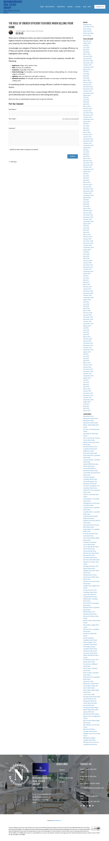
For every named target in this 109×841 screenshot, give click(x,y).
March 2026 (87, 54)
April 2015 (86, 334)
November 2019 (88, 217)
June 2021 (86, 176)
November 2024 (88, 89)
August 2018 (87, 250)
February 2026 (87, 56)
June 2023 (86, 126)
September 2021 (88, 169)
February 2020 (87, 210)
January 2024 (87, 110)
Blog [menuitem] (84, 7)
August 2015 (87, 326)
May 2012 (86, 406)
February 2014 (87, 365)
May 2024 (86, 102)
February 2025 (87, 82)
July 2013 (86, 380)
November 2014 (88, 345)
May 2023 (86, 128)
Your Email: (12, 119)
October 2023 (87, 117)
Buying (70, 7)
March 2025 (86, 80)
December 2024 (88, 87)
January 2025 (87, 84)
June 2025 (86, 74)
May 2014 (86, 358)
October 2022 (87, 143)
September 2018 (88, 247)
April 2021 (86, 180)
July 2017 (86, 276)
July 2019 (86, 226)
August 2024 (87, 95)
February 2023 (87, 134)
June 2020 (86, 202)
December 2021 (88, 163)
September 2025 (88, 67)
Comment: (12, 128)
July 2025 (86, 71)
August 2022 (87, 147)
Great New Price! (88, 27)
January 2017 (87, 289)
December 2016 (88, 291)
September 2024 (88, 93)
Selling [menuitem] (77, 7)
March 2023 (86, 132)
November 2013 (88, 371)
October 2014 (87, 347)
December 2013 (88, 369)
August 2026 (87, 43)
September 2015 (88, 323)
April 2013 (86, 386)
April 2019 (86, 232)
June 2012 (86, 404)
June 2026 (86, 47)
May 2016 (86, 306)
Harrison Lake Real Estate (91, 560)
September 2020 (88, 195)
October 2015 (87, 321)
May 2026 (86, 50)
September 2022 (88, 145)
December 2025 (88, 60)
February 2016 (87, 313)
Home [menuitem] (42, 7)
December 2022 (88, 139)
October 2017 (87, 269)
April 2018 (86, 258)
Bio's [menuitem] (89, 7)
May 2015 (86, 332)
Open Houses (87, 31)
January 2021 (87, 187)
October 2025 (87, 65)
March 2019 (86, 234)
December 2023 (88, 113)
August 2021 (87, 171)
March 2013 (86, 389)
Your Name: (12, 109)
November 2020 (88, 191)
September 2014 (88, 350)
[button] (99, 7)
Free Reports (49, 7)
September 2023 (88, 119)
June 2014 (86, 356)
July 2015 (86, 328)
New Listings (87, 29)
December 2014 (88, 343)
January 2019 (87, 239)
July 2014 (86, 354)
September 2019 (88, 221)
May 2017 (86, 280)
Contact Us (100, 7)
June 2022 (86, 152)
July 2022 (86, 150)
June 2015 (86, 330)
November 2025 (88, 63)
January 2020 (87, 213)
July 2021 (86, 174)
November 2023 (88, 115)
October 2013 (87, 373)
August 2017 (87, 273)
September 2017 (88, 271)
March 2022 (86, 158)
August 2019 (87, 224)
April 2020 (86, 206)
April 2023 (86, 130)
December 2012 (88, 393)
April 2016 (86, 308)
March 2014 (86, 363)
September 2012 (88, 400)
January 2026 (87, 58)
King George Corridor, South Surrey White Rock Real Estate (91, 577)
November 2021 (88, 165)
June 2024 (86, 100)
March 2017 (86, 284)
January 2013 (87, 391)
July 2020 (86, 200)
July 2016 (86, 302)
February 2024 (87, 108)
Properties (61, 7)
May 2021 (86, 178)
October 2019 (87, 219)
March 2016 (86, 310)
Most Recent (87, 41)
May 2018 (86, 256)
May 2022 (86, 154)
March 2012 (86, 410)
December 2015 (88, 317)
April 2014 (86, 360)
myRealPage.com (57, 820)
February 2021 (87, 184)
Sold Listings (87, 35)
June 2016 (86, 304)
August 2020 (87, 197)
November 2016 (88, 293)
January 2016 (87, 315)
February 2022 (87, 160)
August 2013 (87, 378)
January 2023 (87, 137)
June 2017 (86, 278)
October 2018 (87, 245)
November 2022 (88, 141)
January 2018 (87, 263)
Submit (72, 156)
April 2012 (86, 408)
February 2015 (87, 339)
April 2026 (86, 52)
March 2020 (87, 208)
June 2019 (86, 228)
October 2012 (87, 397)
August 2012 (87, 402)
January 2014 (87, 367)
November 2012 (88, 395)
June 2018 (86, 254)
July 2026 (86, 45)
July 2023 (86, 123)
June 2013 (86, 382)
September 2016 (88, 297)
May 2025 (86, 76)
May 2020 (86, 204)
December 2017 (88, 265)
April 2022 (86, 156)
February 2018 (87, 260)
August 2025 (87, 69)
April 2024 (86, 104)
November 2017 (88, 267)
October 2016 (87, 295)
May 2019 (86, 230)
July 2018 (86, 252)
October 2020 (87, 193)
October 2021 (87, 167)
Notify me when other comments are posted (24, 149)
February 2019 (87, 237)
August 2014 (87, 352)
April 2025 (86, 78)
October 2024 (87, 91)
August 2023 (87, 121)
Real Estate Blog (88, 33)
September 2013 (88, 376)
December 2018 (88, 241)
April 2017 (86, 282)
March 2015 (86, 337)
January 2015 (87, 341)
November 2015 (88, 319)
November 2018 (88, 243)
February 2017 (87, 287)
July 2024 (86, 97)
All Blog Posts (87, 24)
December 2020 (88, 189)
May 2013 (86, 384)
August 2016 (87, 300)
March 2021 (86, 182)
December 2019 (88, 215)
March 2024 (87, 106)
